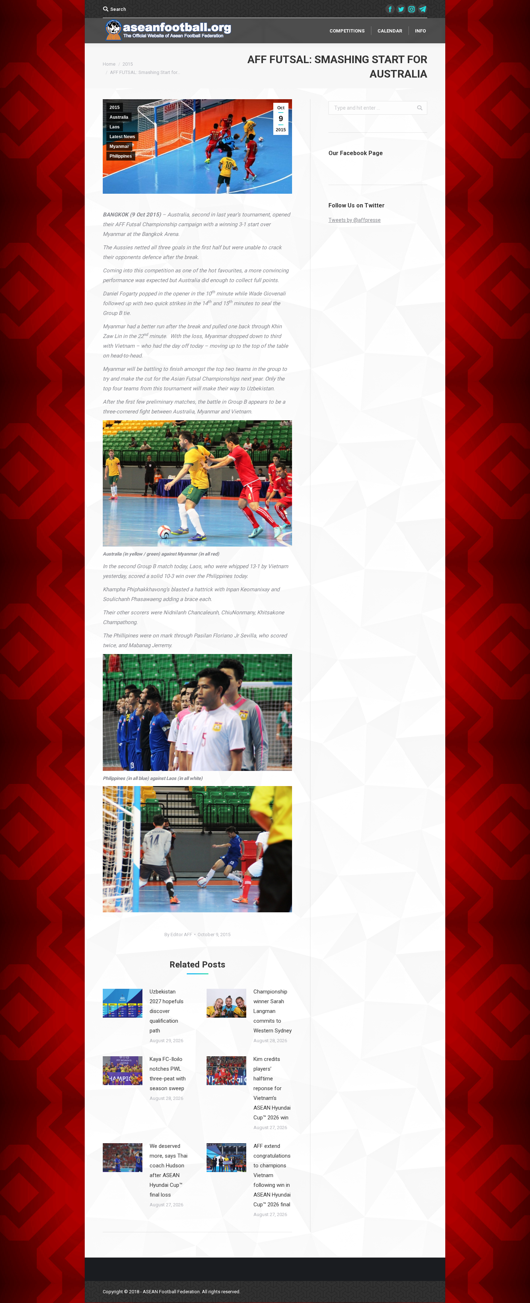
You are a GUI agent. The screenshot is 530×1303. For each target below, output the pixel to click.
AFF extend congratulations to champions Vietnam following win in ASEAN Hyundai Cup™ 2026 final (272, 1175)
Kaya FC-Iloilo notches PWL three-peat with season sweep (168, 1074)
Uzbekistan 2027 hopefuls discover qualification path (167, 1011)
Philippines (121, 156)
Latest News (122, 136)
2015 (128, 64)
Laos (115, 127)
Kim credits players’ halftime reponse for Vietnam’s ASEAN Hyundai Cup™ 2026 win (272, 1088)
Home (109, 64)
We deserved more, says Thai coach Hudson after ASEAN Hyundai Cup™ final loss (168, 1170)
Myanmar (119, 146)
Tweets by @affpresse (354, 220)
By (178, 934)
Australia (119, 117)
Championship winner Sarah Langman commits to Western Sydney (272, 1011)
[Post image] (122, 1003)
